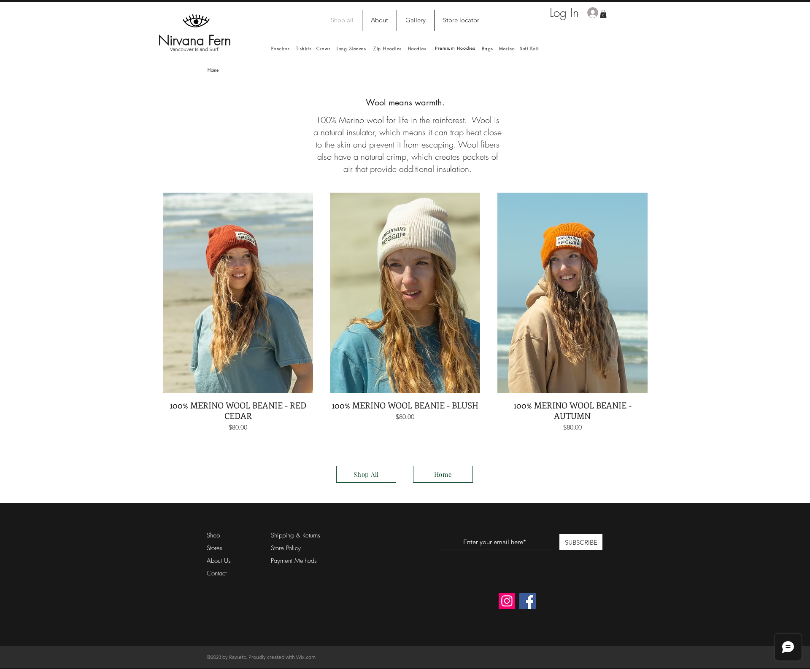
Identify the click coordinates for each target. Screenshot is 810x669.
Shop (213, 535)
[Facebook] (527, 601)
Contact (217, 573)
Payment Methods (295, 560)
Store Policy (286, 548)
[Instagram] (507, 601)
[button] (603, 14)
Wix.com (306, 657)
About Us (219, 560)
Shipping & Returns (295, 535)
